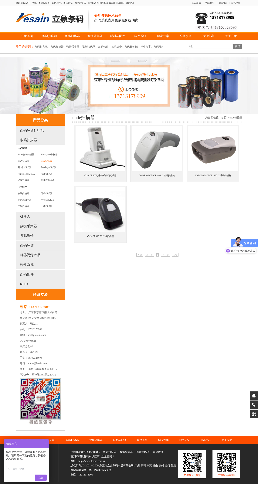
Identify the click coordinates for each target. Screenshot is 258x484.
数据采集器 (95, 36)
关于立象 (231, 36)
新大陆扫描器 (24, 167)
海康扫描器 (46, 173)
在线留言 (222, 3)
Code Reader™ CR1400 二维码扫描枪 (157, 175)
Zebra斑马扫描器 (26, 154)
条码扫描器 (72, 36)
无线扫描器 (46, 193)
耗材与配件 (117, 36)
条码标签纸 (131, 46)
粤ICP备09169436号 (100, 470)
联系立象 (235, 3)
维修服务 (186, 36)
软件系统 (140, 36)
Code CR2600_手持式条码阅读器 (100, 175)
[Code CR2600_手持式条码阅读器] (100, 171)
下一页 (165, 255)
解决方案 (163, 36)
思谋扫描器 (23, 180)
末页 (175, 255)
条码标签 (27, 245)
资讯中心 (208, 36)
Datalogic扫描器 (48, 167)
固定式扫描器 (24, 200)
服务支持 (184, 440)
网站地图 (209, 3)
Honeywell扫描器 (49, 154)
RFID (24, 284)
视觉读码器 (88, 46)
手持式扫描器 (48, 200)
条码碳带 (116, 46)
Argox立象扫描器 (26, 173)
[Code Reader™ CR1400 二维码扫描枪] (157, 171)
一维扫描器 (46, 206)
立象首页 (27, 36)
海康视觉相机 (48, 180)
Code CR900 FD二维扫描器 (100, 236)
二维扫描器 (23, 206)
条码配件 (159, 46)
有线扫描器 (23, 193)
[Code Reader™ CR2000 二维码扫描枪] (213, 171)
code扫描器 (46, 161)
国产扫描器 (23, 161)
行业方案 (145, 46)
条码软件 (103, 46)
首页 (223, 117)
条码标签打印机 (32, 130)
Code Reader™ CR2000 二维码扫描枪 (213, 175)
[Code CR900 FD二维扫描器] (100, 232)
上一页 (149, 255)
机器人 (25, 216)
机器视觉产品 (30, 255)
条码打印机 (49, 36)
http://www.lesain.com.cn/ (92, 461)
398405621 (30, 340)
